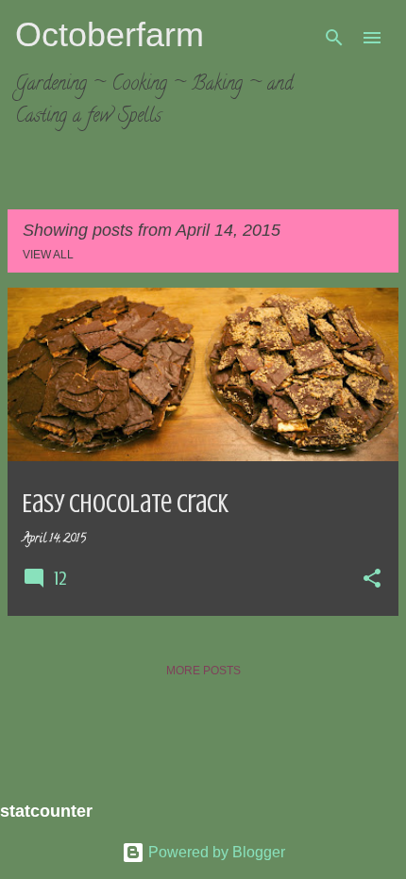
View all (48, 254)
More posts (203, 670)
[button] (372, 580)
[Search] (334, 37)
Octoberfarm (109, 34)
